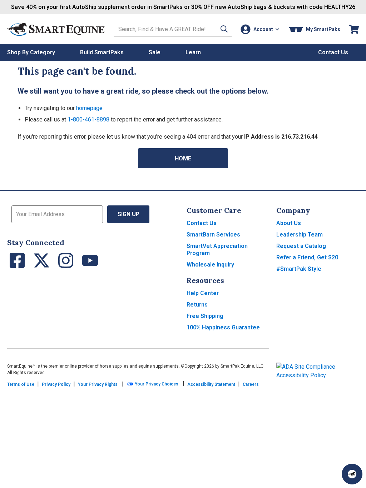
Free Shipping (205, 316)
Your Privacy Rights (98, 384)
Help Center (203, 293)
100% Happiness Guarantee (223, 327)
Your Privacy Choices (156, 384)
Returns (197, 304)
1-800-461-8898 (88, 119)
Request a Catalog (301, 246)
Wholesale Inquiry (210, 264)
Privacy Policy (56, 384)
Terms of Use (20, 384)
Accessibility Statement (211, 384)
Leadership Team (299, 234)
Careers (251, 384)
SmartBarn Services (213, 234)
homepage (89, 108)
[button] (224, 29)
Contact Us (202, 223)
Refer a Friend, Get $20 (307, 257)
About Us (288, 223)
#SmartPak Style (298, 268)
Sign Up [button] (128, 214)
